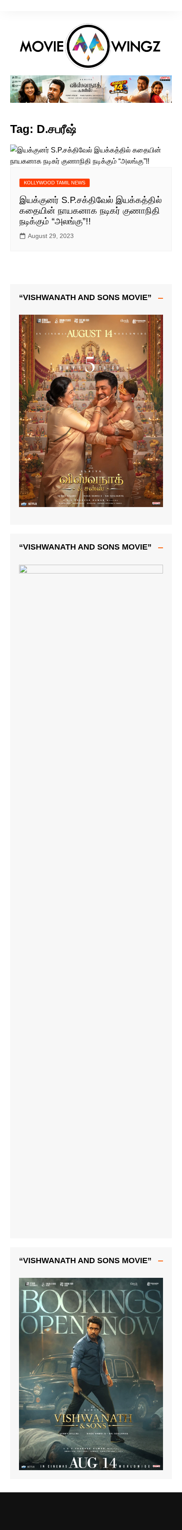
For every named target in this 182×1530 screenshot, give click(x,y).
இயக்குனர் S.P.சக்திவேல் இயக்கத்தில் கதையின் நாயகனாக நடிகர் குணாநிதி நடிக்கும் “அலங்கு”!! (90, 210)
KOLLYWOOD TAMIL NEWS (54, 182)
